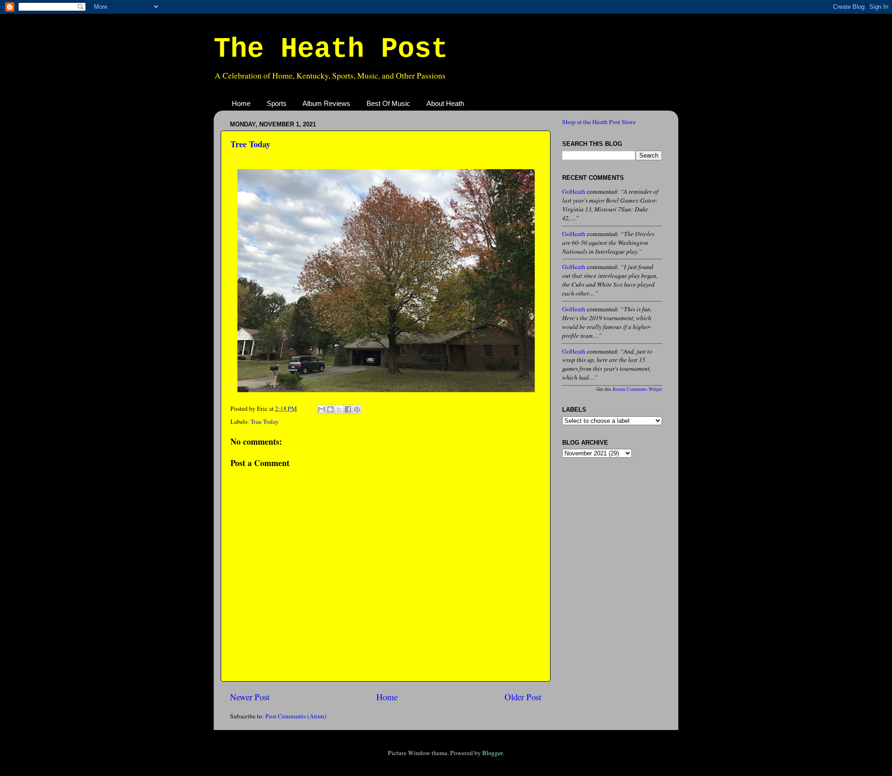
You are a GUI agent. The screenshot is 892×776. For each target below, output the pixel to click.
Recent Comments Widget (637, 389)
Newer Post (249, 697)
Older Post (523, 697)
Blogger (492, 753)
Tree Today (250, 144)
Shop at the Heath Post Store (599, 122)
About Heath (445, 103)
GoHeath (573, 191)
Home (241, 103)
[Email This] (321, 409)
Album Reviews (326, 103)
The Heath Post (331, 49)
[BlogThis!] (330, 409)
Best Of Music (388, 103)
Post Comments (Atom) (296, 716)
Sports (277, 103)
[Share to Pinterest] (356, 409)
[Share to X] (339, 409)
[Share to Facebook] (348, 409)
